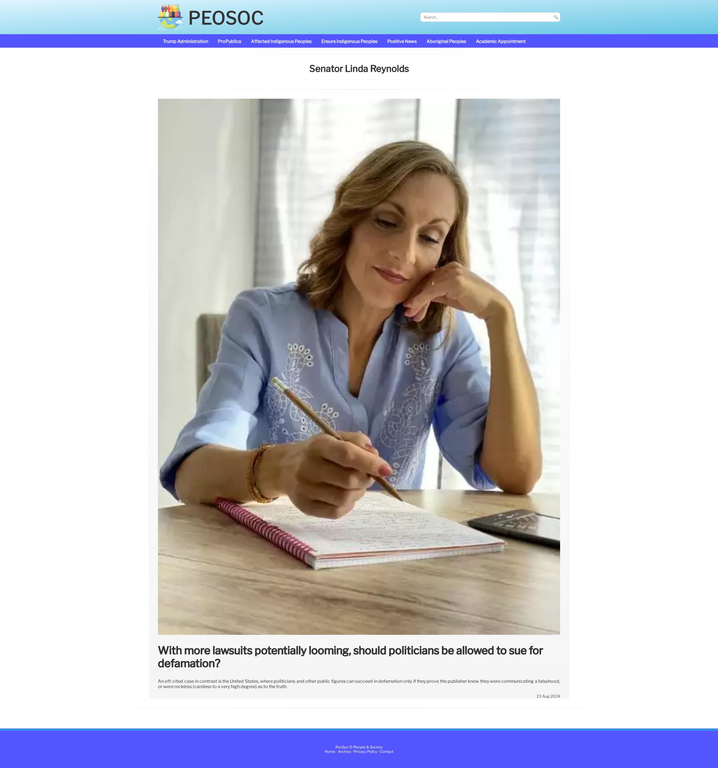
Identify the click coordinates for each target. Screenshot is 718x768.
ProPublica (229, 41)
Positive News (402, 41)
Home (330, 751)
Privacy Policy (365, 751)
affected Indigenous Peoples (281, 41)
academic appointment (501, 41)
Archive (344, 751)
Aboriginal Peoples (446, 41)
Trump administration (185, 41)
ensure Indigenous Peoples (349, 41)
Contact (386, 751)
